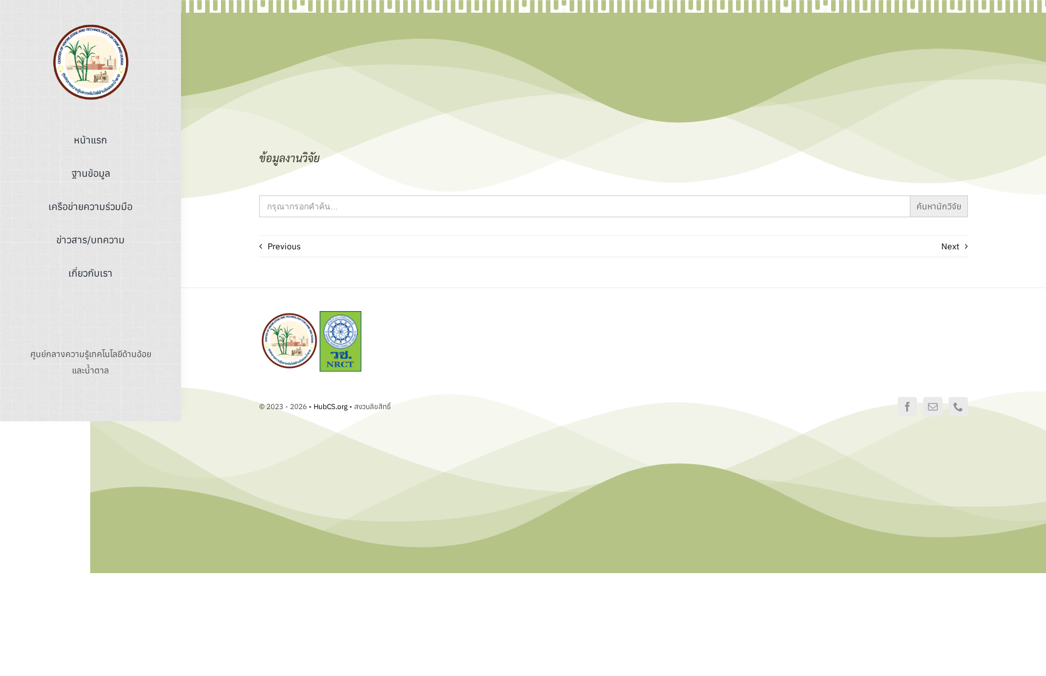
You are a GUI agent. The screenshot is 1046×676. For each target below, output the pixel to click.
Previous (284, 246)
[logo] (91, 26)
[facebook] (907, 406)
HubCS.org (330, 406)
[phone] (958, 406)
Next (950, 246)
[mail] (932, 406)
